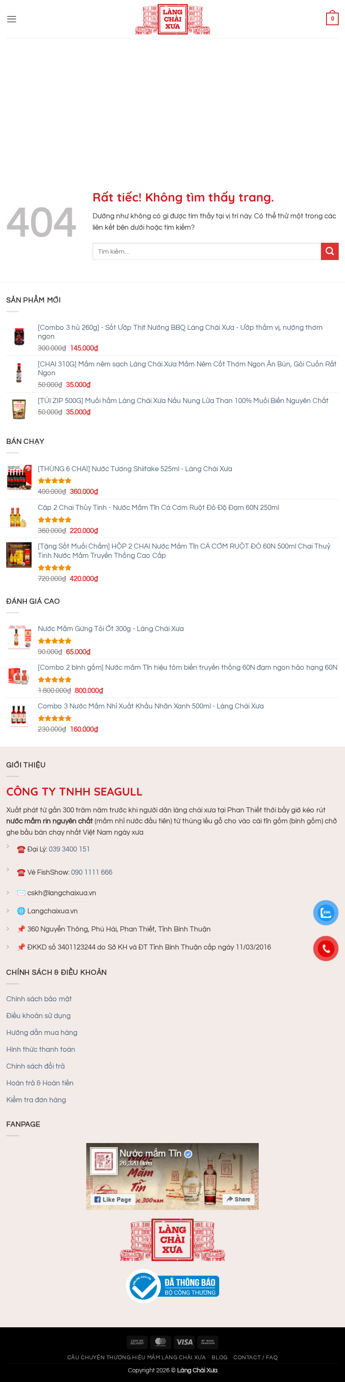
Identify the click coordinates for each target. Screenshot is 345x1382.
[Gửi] (330, 251)
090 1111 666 (91, 872)
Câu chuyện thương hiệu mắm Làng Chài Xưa (136, 1358)
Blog (220, 1358)
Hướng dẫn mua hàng (41, 1033)
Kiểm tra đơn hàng (36, 1100)
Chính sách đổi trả (35, 1066)
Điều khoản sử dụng (38, 1016)
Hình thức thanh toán (40, 1049)
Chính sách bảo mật (39, 999)
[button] (11, 19)
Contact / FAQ (256, 1358)
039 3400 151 (69, 849)
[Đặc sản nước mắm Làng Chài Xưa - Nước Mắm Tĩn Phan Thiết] (172, 19)
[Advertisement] (172, 101)
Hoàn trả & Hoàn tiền (40, 1083)
